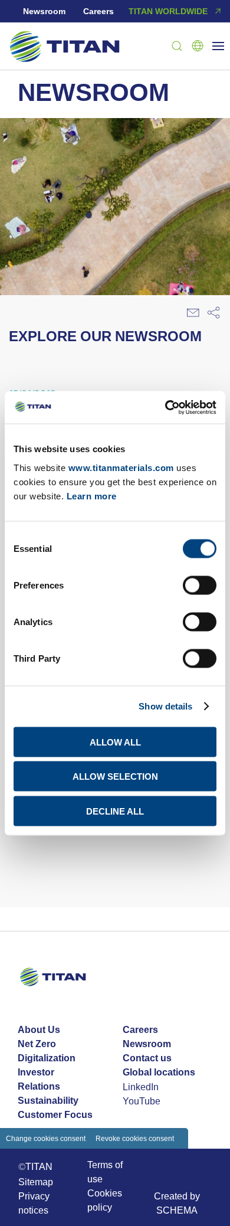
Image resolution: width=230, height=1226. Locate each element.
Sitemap (35, 1181)
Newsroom (44, 11)
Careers (98, 11)
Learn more (92, 496)
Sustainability (48, 1100)
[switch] (199, 585)
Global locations (159, 1072)
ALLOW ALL (115, 742)
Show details (165, 706)
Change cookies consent (46, 1138)
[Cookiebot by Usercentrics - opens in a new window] (165, 407)
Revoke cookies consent (135, 1138)
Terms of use (105, 1171)
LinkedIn (141, 1086)
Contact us (147, 1058)
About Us (39, 1030)
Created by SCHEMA (177, 1203)
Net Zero (37, 1044)
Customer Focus (55, 1115)
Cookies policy (104, 1200)
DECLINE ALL (115, 811)
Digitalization (46, 1058)
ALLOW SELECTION (115, 776)
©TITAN (35, 1166)
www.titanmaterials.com (121, 467)
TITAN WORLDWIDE (168, 11)
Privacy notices (34, 1203)
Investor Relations (39, 1079)
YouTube (141, 1100)
